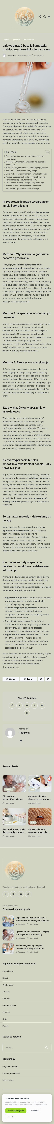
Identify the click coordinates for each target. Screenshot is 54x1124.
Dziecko (8, 822)
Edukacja (6, 998)
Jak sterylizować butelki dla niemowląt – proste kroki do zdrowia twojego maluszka (14, 831)
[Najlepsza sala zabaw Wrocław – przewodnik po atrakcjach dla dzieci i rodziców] (8, 921)
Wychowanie (8, 985)
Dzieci (5, 978)
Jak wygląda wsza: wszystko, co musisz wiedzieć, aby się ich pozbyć (38, 831)
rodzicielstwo (29, 40)
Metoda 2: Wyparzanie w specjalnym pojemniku (27, 168)
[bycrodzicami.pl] (24, 16)
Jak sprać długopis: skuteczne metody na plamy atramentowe (38, 798)
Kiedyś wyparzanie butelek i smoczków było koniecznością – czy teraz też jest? (25, 178)
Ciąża (5, 1019)
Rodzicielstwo (8, 971)
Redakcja (12, 55)
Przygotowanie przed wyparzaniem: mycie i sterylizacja (25, 157)
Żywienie (6, 1012)
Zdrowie (6, 992)
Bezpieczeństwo (9, 1005)
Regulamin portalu (10, 1066)
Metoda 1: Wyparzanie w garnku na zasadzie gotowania (26, 163)
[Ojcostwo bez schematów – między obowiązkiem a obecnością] (14, 783)
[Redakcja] (5, 55)
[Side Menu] (49, 16)
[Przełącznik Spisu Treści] (46, 152)
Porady (6, 1026)
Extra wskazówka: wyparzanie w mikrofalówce (26, 174)
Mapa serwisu (8, 1080)
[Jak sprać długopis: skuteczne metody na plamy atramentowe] (39, 783)
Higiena (6, 40)
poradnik (16, 40)
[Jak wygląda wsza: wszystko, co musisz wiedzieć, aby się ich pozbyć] (39, 816)
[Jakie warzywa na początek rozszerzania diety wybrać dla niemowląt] (8, 948)
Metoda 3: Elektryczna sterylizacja (21, 171)
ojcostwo (8, 789)
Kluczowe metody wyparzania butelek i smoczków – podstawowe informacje (23, 187)
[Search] (44, 16)
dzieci (33, 822)
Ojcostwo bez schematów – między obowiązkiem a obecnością (12, 798)
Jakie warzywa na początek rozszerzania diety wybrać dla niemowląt (30, 947)
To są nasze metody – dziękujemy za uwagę (25, 183)
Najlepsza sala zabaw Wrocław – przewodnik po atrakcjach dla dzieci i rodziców (33, 919)
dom (32, 789)
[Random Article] (39, 16)
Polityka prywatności (11, 1073)
